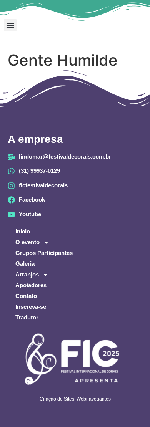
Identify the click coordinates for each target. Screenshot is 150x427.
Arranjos (27, 274)
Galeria (25, 263)
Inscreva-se (30, 306)
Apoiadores (31, 285)
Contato (26, 296)
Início (22, 231)
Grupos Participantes (44, 253)
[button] (10, 25)
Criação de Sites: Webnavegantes (75, 399)
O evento (27, 242)
